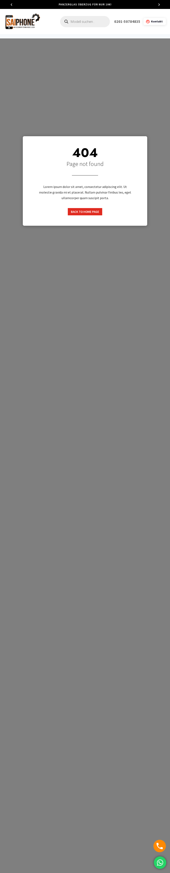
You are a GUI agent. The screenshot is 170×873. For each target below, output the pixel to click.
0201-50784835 (127, 21)
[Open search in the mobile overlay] (85, 21)
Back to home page (85, 212)
